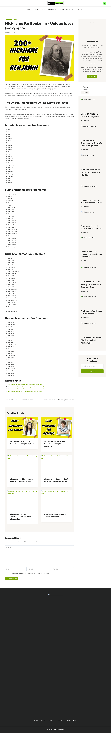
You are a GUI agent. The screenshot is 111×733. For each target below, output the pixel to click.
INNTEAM (8, 32)
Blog (36, 9)
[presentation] (92, 105)
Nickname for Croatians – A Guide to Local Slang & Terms (91, 143)
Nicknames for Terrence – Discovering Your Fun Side (58, 398)
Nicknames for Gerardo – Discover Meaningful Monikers (25, 391)
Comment (9, 547)
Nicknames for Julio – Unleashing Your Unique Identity (19, 399)
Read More (85, 120)
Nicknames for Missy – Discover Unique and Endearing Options (27, 387)
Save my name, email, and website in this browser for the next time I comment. (28, 573)
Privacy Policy (72, 720)
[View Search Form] (104, 3)
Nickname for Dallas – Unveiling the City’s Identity (91, 172)
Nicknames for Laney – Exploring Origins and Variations (25, 385)
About (51, 720)
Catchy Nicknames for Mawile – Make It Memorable (91, 340)
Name (8, 569)
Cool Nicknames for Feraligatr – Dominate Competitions (91, 284)
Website (55, 569)
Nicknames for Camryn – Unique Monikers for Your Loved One (27, 389)
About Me (92, 76)
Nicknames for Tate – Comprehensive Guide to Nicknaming (20, 516)
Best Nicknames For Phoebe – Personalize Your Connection (91, 254)
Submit (92, 371)
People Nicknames (49, 9)
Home (29, 9)
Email (31, 569)
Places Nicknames (67, 9)
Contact (60, 720)
